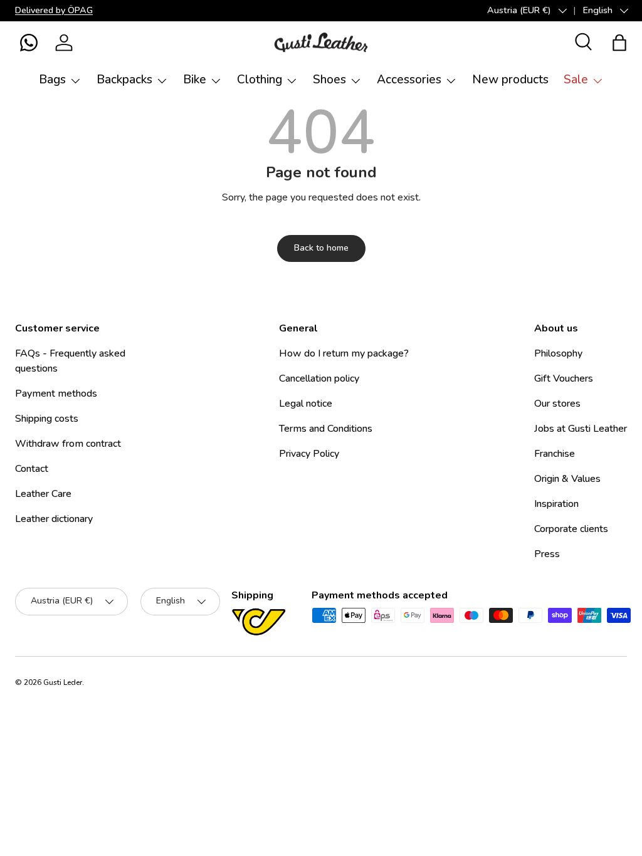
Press (547, 554)
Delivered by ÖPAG (54, 10)
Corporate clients (571, 529)
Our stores (557, 403)
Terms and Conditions (325, 429)
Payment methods (56, 393)
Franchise (554, 454)
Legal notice (305, 403)
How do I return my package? (344, 353)
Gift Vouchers (563, 378)
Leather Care (43, 494)
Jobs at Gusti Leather (580, 429)
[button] (29, 42)
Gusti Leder (62, 682)
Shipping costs (46, 418)
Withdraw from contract (68, 444)
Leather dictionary (54, 519)
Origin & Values (567, 479)
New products (510, 79)
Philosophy (558, 353)
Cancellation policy (319, 378)
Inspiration (556, 504)
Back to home (321, 248)
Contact (31, 469)
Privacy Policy (309, 454)
